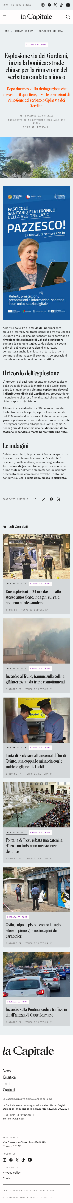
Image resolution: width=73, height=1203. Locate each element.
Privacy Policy (12, 1172)
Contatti (9, 1089)
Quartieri (9, 1077)
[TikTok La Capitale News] (61, 5)
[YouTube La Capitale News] (68, 5)
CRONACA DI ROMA (24, 31)
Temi (6, 1083)
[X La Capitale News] (55, 5)
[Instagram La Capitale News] (43, 5)
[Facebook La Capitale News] (49, 5)
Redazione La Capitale (39, 115)
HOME (6, 31)
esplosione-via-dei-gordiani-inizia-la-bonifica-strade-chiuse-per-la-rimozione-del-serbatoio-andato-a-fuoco (51, 31)
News (7, 1070)
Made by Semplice (41, 1197)
